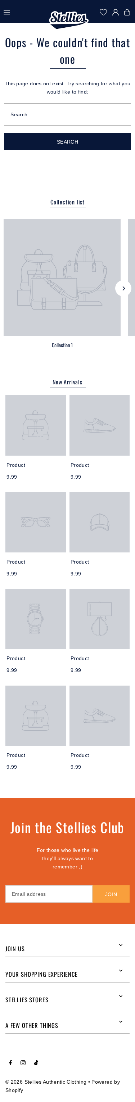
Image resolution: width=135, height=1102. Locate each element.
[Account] (115, 12)
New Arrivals (67, 382)
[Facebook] (10, 1063)
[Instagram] (23, 1063)
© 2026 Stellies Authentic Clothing (45, 1082)
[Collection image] (62, 277)
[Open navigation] (24, 12)
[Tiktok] (36, 1063)
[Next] (123, 288)
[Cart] (129, 12)
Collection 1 (62, 345)
